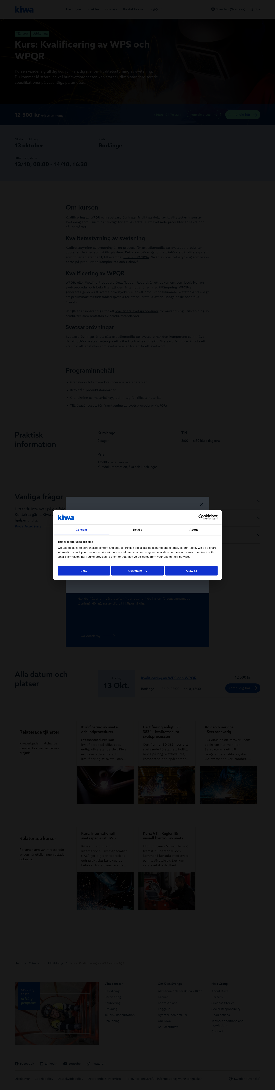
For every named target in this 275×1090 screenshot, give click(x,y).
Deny (83, 570)
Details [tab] (137, 529)
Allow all (191, 570)
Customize (135, 570)
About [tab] (194, 529)
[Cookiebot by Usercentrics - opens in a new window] (201, 517)
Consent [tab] (81, 529)
